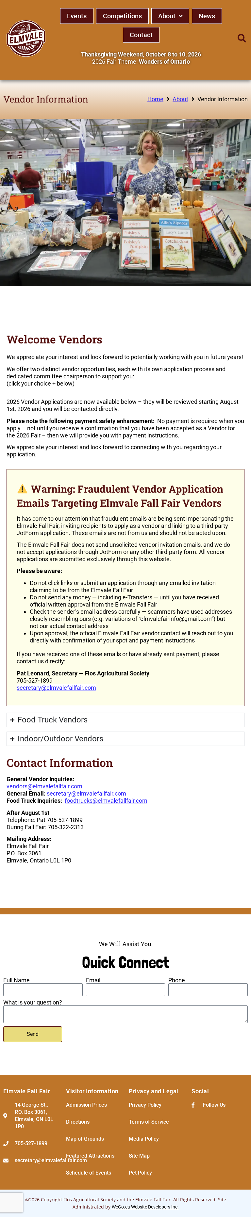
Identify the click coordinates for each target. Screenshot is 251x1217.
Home (155, 99)
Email (93, 980)
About (180, 99)
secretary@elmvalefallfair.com (56, 687)
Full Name (16, 980)
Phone (176, 980)
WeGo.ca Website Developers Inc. (145, 1206)
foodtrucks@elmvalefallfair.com (106, 800)
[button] (242, 38)
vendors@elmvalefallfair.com (44, 786)
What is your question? (32, 1002)
